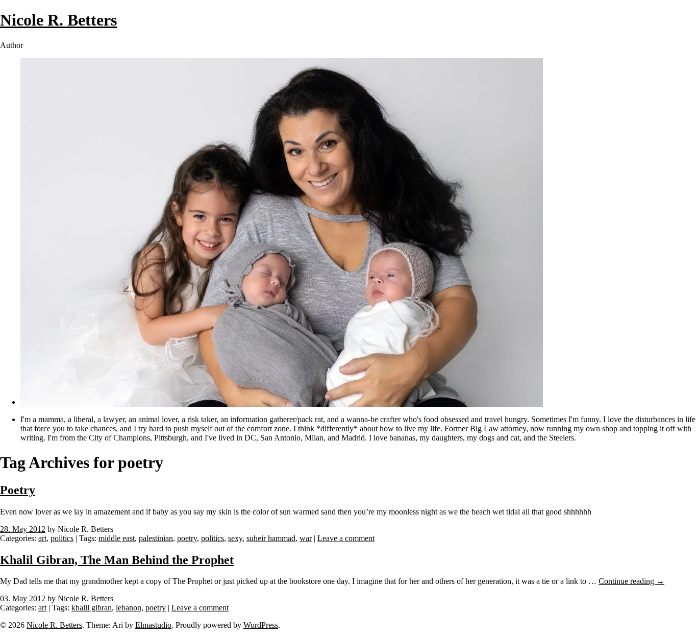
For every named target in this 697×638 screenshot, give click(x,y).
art (42, 538)
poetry (187, 538)
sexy (235, 538)
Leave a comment (346, 538)
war (306, 538)
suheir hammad (270, 538)
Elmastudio (153, 625)
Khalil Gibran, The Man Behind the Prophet (117, 560)
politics (62, 538)
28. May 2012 (22, 529)
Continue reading (631, 581)
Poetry (17, 490)
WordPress (260, 625)
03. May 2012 (22, 598)
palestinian (156, 538)
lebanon (128, 607)
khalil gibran (91, 607)
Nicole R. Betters (58, 20)
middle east (116, 538)
